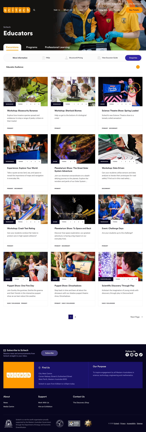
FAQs (48, 58)
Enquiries (133, 58)
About (6, 396)
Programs (31, 47)
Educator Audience (14, 67)
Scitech (7, 27)
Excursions (12, 47)
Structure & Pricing (76, 58)
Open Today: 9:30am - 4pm (112, 4)
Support (42, 396)
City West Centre (136, 4)
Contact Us (79, 396)
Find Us (46, 367)
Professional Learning (57, 47)
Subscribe (49, 353)
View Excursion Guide (110, 58)
